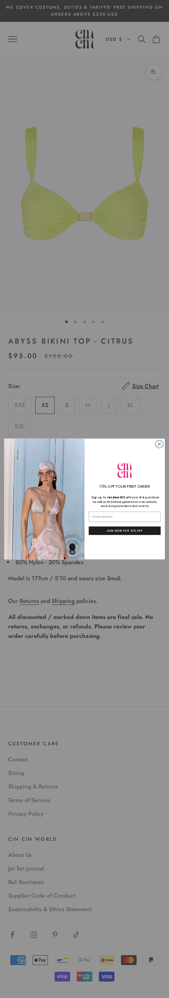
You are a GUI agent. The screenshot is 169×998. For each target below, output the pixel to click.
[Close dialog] (159, 444)
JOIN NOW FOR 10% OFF (125, 531)
